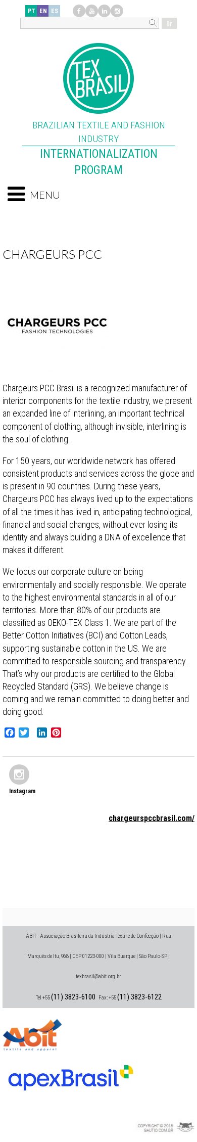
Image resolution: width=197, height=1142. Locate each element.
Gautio (164, 1114)
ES (54, 11)
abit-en (33, 1033)
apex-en (71, 1074)
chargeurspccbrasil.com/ (151, 818)
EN (43, 11)
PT (31, 11)
